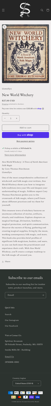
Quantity (5, 113)
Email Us (9, 356)
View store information (15, 155)
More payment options (25, 141)
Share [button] (7, 261)
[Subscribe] (43, 295)
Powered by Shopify (33, 401)
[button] (3, 10)
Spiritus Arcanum (22, 401)
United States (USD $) (24, 383)
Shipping (5, 104)
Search (8, 314)
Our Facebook (11, 326)
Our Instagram (12, 320)
